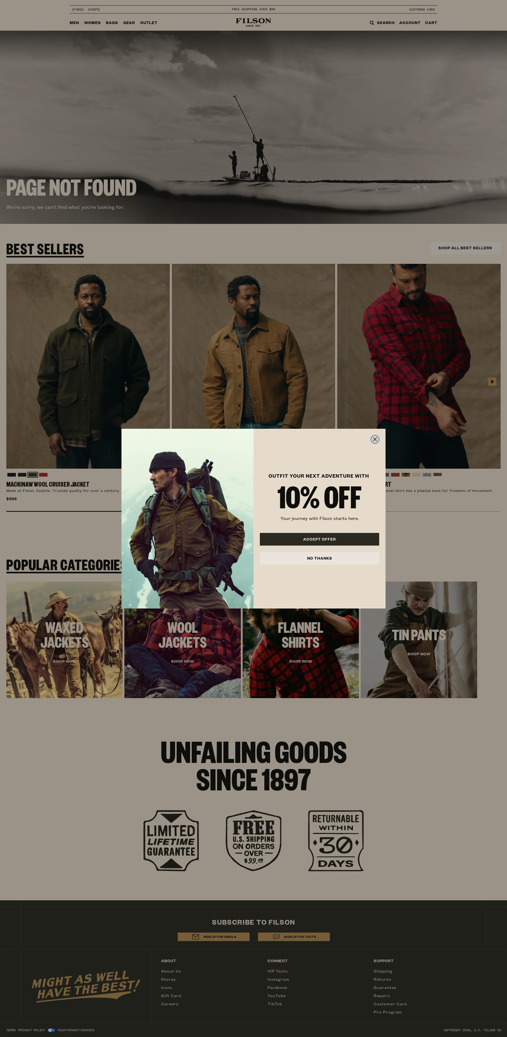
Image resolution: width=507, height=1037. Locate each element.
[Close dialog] (375, 439)
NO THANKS (319, 558)
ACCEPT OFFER (319, 539)
